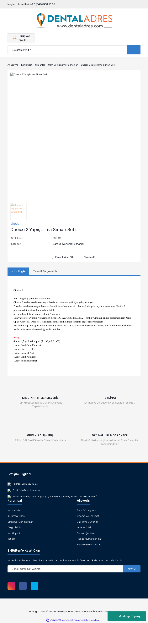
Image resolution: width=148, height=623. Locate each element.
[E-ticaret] (73, 620)
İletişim (11, 538)
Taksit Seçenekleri (46, 271)
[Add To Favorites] (63, 257)
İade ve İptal (84, 527)
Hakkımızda (14, 510)
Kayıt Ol (132, 568)
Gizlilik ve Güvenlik (87, 521)
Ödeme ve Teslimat (88, 516)
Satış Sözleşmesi (86, 510)
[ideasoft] (53, 620)
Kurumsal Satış (16, 516)
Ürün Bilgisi (18, 271)
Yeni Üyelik (14, 533)
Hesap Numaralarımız (89, 538)
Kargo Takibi (14, 527)
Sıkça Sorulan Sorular (20, 521)
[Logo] (74, 21)
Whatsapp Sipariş (129, 616)
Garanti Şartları (85, 533)
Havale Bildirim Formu (89, 544)
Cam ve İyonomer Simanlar (68, 243)
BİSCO (14, 224)
